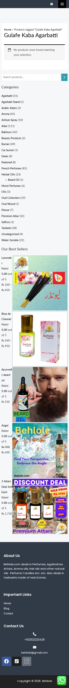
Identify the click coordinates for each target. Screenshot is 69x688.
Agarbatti (6, 96)
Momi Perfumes (11, 186)
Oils (3, 191)
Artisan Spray (9, 120)
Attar (4, 126)
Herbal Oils (8, 174)
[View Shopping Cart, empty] (51, 4)
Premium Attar (10, 216)
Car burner (7, 150)
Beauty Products (11, 138)
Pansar (5, 210)
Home (7, 29)
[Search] (64, 77)
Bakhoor (6, 132)
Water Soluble (10, 240)
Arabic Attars (9, 108)
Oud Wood (8, 204)
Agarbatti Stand (10, 102)
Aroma (5, 114)
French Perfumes (11, 168)
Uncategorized (10, 234)
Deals (4, 156)
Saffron (5, 222)
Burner (5, 144)
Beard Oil (13, 180)
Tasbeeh (6, 228)
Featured (6, 162)
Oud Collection (10, 198)
